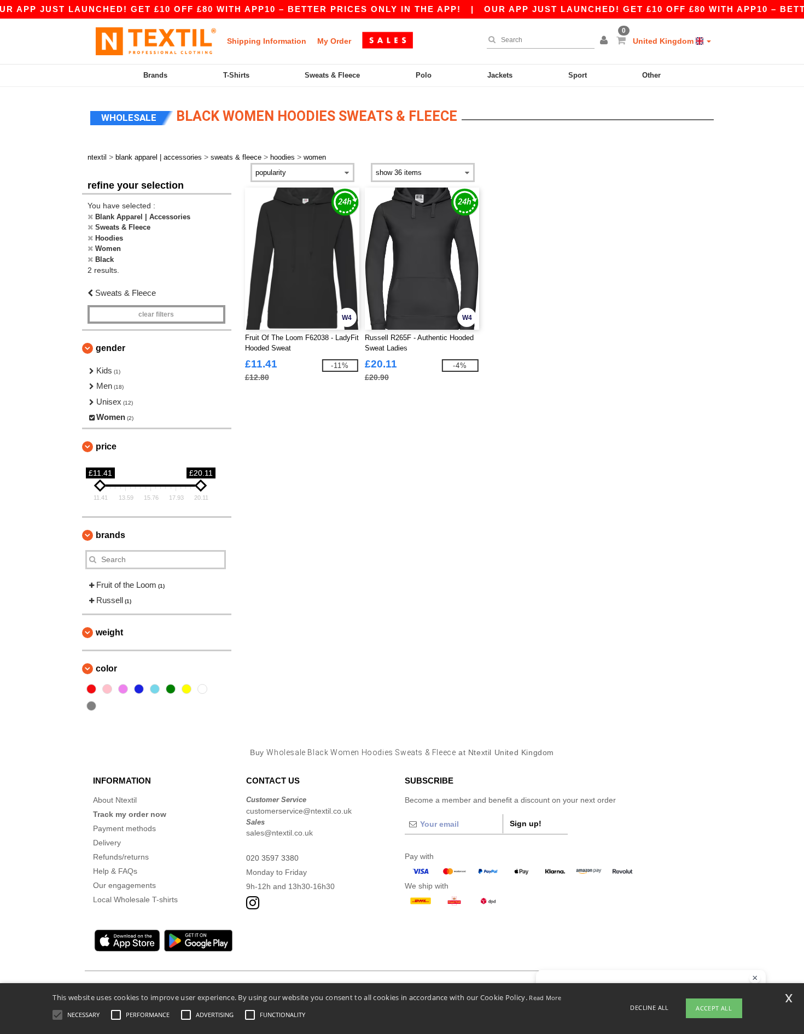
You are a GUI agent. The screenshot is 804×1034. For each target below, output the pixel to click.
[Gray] (91, 706)
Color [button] (106, 668)
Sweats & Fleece (332, 75)
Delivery (107, 842)
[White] (202, 689)
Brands (155, 75)
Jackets (499, 75)
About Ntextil (115, 800)
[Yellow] (186, 689)
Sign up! (525, 823)
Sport (577, 75)
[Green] (171, 689)
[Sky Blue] (155, 689)
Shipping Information (266, 41)
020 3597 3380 (272, 858)
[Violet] (123, 689)
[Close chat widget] (754, 978)
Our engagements (124, 885)
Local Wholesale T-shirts (135, 899)
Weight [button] (109, 632)
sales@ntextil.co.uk (279, 832)
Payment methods (124, 828)
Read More (545, 998)
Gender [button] (110, 348)
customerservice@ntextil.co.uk (299, 811)
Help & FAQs (115, 871)
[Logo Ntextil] (156, 41)
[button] (605, 41)
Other (651, 75)
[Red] (91, 689)
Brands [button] (110, 535)
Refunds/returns (121, 856)
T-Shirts (236, 75)
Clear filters (156, 314)
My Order (334, 41)
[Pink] (107, 689)
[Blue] (139, 689)
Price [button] (106, 446)
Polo (424, 75)
